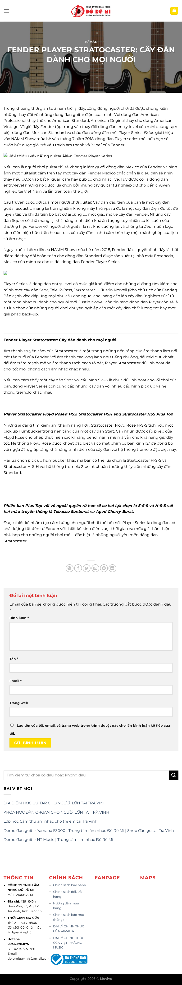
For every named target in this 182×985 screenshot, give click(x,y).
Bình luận (19, 618)
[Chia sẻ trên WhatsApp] (69, 568)
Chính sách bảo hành (69, 885)
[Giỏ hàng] (174, 11)
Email (15, 681)
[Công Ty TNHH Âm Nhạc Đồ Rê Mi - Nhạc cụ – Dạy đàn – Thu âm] (91, 11)
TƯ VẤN (91, 42)
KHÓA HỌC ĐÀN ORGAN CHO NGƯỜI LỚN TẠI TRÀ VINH (56, 812)
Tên (13, 659)
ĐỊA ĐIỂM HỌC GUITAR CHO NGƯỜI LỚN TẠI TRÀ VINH (55, 803)
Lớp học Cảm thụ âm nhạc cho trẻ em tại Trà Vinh (50, 821)
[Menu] (6, 11)
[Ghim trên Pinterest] (104, 568)
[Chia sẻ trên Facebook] (78, 568)
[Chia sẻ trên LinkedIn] (112, 568)
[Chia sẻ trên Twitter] (87, 568)
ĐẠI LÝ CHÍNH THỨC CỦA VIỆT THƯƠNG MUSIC (68, 942)
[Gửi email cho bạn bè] (95, 568)
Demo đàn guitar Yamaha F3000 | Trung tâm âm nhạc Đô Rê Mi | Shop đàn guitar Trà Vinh (89, 830)
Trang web (18, 703)
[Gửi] (173, 775)
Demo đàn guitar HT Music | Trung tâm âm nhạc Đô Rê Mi (58, 839)
